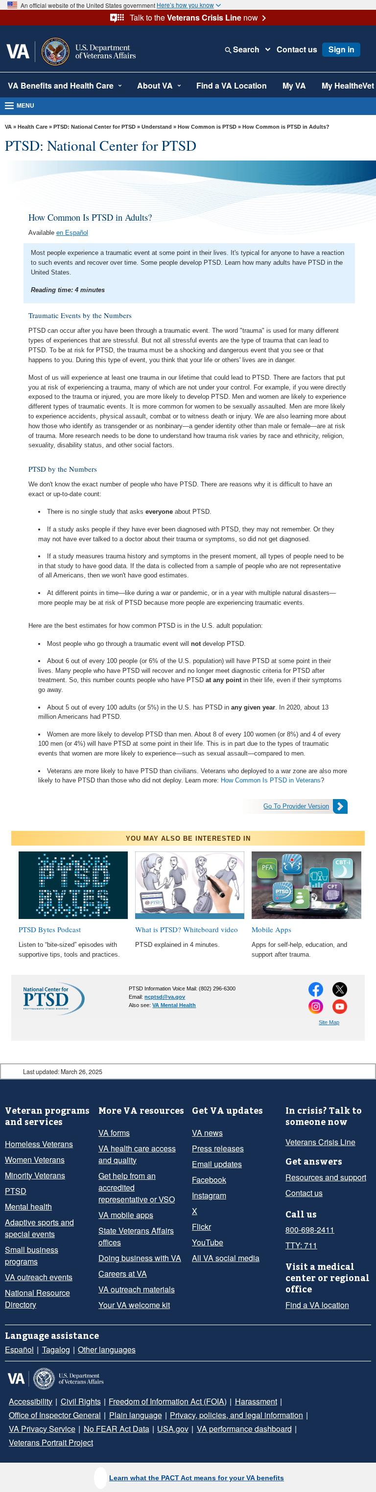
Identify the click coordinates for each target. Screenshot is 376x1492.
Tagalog (56, 1349)
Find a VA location (317, 1304)
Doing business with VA (139, 1257)
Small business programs (31, 1255)
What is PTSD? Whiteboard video (186, 929)
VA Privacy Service (42, 1428)
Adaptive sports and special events (39, 1228)
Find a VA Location (231, 85)
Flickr (201, 1226)
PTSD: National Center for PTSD (94, 127)
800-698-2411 (309, 1229)
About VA (155, 85)
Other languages (107, 1349)
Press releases (218, 1148)
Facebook (209, 1179)
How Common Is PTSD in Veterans (271, 780)
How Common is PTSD (207, 127)
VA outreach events (38, 1277)
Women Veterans (35, 1159)
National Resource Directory (37, 1298)
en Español (72, 232)
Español (19, 1349)
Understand (156, 127)
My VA (294, 85)
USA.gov (172, 1428)
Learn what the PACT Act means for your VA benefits (196, 1478)
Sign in (341, 49)
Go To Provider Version (296, 806)
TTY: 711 (301, 1245)
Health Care (32, 127)
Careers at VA (122, 1273)
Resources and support (325, 1177)
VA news (207, 1132)
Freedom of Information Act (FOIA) (168, 1401)
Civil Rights (81, 1401)
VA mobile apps (125, 1214)
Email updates (217, 1164)
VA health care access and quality (137, 1154)
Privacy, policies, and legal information (236, 1415)
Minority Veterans (35, 1175)
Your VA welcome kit (134, 1304)
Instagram (209, 1195)
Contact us (297, 49)
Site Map (329, 1022)
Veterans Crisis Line (320, 1142)
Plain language (135, 1415)
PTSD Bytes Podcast (50, 929)
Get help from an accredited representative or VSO (136, 1187)
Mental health (28, 1206)
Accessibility (30, 1401)
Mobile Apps (271, 929)
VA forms (114, 1132)
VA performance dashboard (244, 1428)
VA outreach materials (136, 1289)
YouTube (207, 1242)
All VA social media (225, 1257)
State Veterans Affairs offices (136, 1236)
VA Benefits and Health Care (61, 85)
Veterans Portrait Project (51, 1442)
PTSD (15, 1190)
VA (8, 127)
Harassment (256, 1401)
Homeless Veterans (39, 1143)
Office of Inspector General (55, 1415)
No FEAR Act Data (116, 1428)
